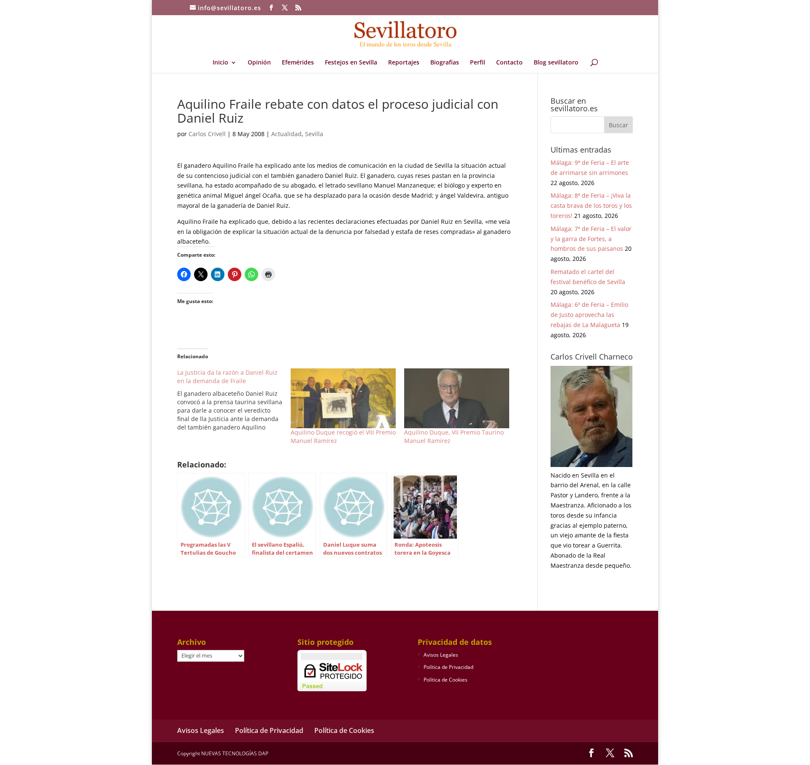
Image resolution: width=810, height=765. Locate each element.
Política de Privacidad (448, 667)
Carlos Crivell (207, 134)
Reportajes (403, 62)
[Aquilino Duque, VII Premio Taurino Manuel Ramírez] (456, 398)
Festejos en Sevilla (351, 62)
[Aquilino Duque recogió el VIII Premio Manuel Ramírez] (343, 398)
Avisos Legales (441, 654)
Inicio (220, 62)
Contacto (509, 62)
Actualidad (286, 134)
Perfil (477, 62)
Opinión (259, 62)
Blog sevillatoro (556, 62)
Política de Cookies (445, 679)
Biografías (444, 62)
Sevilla (314, 134)
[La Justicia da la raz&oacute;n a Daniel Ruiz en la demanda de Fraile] (234, 400)
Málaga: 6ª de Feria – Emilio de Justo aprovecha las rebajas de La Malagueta (589, 315)
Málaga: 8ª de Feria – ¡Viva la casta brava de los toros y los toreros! (591, 205)
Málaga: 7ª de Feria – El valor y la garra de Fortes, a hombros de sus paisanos (591, 239)
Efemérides (298, 62)
